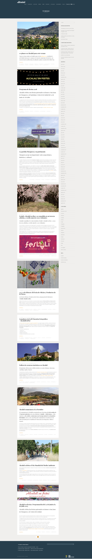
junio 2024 (62, 64)
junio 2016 (62, 177)
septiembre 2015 (63, 190)
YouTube (39, 528)
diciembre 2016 (63, 171)
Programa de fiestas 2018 (28, 89)
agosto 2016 (63, 175)
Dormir (39, 4)
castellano (45, 107)
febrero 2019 (63, 119)
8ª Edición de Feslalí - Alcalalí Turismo (67, 48)
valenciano (48, 107)
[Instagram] (71, 4)
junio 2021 (62, 85)
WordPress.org (63, 262)
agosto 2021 (63, 83)
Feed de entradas (63, 257)
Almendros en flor (28, 309)
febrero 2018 (63, 143)
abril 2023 (62, 70)
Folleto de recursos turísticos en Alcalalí (33, 365)
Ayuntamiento (58, 4)
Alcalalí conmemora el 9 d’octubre (31, 409)
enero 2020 (63, 102)
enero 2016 (63, 181)
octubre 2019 (63, 109)
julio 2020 (62, 92)
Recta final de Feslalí (64, 39)
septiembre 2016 (63, 173)
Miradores (62, 232)
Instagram (36, 528)
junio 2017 (62, 158)
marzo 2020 (63, 98)
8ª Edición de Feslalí (64, 33)
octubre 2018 (63, 126)
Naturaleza (22, 64)
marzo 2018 (63, 141)
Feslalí (63, 4)
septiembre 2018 (63, 128)
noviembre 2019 (63, 107)
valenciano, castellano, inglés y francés (47, 375)
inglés (52, 107)
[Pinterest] (70, 4)
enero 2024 (63, 68)
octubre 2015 (63, 188)
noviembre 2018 (63, 124)
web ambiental (24, 470)
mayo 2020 (63, 96)
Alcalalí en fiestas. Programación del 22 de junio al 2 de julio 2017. (37, 505)
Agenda (22, 111)
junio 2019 (62, 113)
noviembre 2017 (63, 149)
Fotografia (62, 224)
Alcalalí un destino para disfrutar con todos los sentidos (67, 37)
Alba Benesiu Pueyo (31, 51)
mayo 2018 (63, 136)
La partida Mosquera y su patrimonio (32, 152)
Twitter (33, 528)
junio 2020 (62, 94)
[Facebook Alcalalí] (66, 4)
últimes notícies (63, 249)
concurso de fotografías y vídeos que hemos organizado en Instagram (45, 103)
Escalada (27, 381)
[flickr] (74, 4)
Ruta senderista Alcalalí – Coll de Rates (67, 52)
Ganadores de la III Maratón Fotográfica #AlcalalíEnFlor (33, 320)
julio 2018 (62, 132)
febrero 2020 (63, 100)
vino (49, 170)
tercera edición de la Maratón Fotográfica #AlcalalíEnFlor (29, 323)
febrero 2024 (63, 66)
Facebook (29, 528)
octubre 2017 (63, 151)
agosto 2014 (63, 203)
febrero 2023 (63, 72)
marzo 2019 (63, 117)
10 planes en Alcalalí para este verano (32, 53)
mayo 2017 (63, 160)
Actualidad (53, 4)
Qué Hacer (35, 4)
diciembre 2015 (63, 183)
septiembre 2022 (63, 77)
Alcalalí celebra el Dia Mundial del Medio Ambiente (37, 465)
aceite (52, 170)
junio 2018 (62, 134)
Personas (37, 64)
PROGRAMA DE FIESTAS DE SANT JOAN (67, 28)
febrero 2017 (63, 166)
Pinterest (42, 528)
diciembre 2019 (63, 104)
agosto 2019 (63, 111)
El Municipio (30, 4)
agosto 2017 (63, 156)
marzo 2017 (63, 164)
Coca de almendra (67, 55)
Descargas (47, 4)
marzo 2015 (63, 196)
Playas (62, 243)
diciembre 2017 (63, 147)
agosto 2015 (63, 192)
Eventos (31, 111)
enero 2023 (63, 75)
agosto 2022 (63, 79)
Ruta (41, 64)
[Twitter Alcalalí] (67, 4)
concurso (27, 111)
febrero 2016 (63, 179)
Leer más (21, 62)
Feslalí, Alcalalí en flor (25, 298)
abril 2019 (62, 115)
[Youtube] (68, 4)
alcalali (29, 214)
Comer (43, 4)
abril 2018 (62, 139)
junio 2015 (62, 194)
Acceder (62, 255)
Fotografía (36, 111)
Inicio (25, 4)
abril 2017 (62, 162)
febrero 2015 (63, 198)
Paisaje (26, 64)
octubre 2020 (63, 87)
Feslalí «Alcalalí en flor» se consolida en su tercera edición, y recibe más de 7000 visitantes (37, 217)
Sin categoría (47, 255)
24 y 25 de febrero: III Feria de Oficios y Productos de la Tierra (37, 293)
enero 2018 (63, 145)
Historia (32, 179)
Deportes (22, 381)
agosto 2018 (63, 130)
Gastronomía (42, 111)
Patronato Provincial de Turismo (42, 372)
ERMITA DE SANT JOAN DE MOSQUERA (67, 49)
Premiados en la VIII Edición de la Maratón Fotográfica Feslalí (67, 31)
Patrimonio (31, 64)
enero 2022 (63, 81)
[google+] (72, 4)
